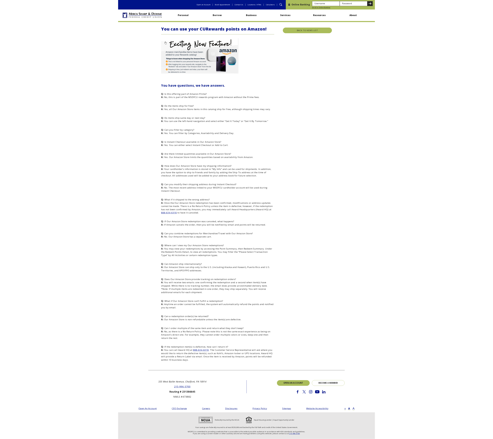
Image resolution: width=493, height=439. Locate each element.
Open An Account (148, 408)
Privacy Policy (260, 408)
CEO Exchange (179, 408)
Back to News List (307, 30)
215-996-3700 (182, 386)
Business (251, 15)
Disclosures (231, 408)
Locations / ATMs (254, 4)
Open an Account (203, 4)
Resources (319, 15)
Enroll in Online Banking (321, 7)
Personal (183, 15)
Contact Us (239, 4)
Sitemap (286, 408)
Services (285, 15)
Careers (206, 408)
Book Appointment (222, 4)
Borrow (217, 15)
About (353, 15)
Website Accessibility (317, 408)
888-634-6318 (169, 212)
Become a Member (328, 383)
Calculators (270, 4)
